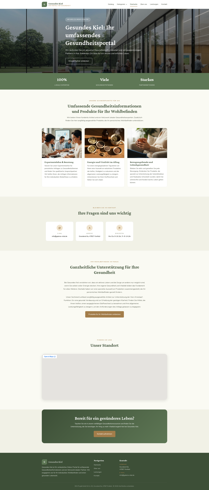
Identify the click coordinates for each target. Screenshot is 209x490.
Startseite (133, 4)
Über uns (143, 4)
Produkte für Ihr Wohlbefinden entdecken (104, 314)
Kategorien (122, 4)
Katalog (111, 4)
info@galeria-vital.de (59, 236)
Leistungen (154, 4)
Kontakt (164, 4)
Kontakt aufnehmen (104, 434)
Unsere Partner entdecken (79, 61)
